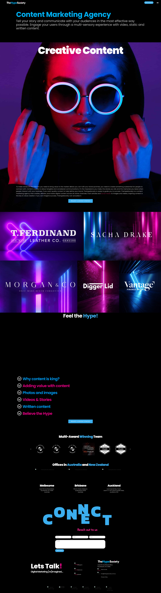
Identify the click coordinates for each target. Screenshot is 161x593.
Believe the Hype (37, 413)
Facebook (79, 570)
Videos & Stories (37, 400)
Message (57, 539)
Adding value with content (46, 386)
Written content (36, 406)
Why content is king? (41, 379)
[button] (148, 2)
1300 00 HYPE (104, 569)
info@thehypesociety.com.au (108, 573)
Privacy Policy (104, 577)
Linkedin (79, 574)
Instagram (79, 565)
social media (106, 193)
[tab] (80, 379)
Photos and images (40, 393)
